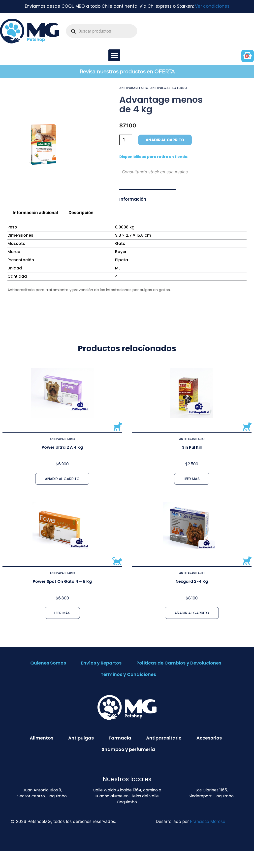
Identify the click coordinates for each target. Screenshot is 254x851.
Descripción (81, 212)
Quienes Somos (48, 663)
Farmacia (120, 738)
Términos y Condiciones (128, 674)
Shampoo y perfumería (128, 749)
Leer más (192, 478)
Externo (179, 88)
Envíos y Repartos (101, 663)
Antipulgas (160, 88)
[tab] (35, 212)
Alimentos (41, 738)
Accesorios (209, 738)
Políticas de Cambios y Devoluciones (178, 663)
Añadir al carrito (165, 140)
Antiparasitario (134, 88)
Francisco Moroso (207, 821)
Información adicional (35, 212)
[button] (114, 55)
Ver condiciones (212, 6)
